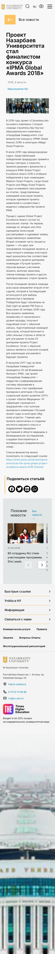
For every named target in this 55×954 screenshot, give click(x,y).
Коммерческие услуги (16, 629)
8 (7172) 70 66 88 (17, 692)
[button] (11, 489)
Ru (34, 6)
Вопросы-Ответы (29, 637)
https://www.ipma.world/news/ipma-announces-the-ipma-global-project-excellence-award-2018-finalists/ (27, 463)
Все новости (29, 20)
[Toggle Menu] (49, 6)
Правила (42, 629)
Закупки (8, 637)
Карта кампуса (17, 684)
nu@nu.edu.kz (16, 698)
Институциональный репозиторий (24, 646)
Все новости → (37, 515)
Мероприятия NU (18, 88)
